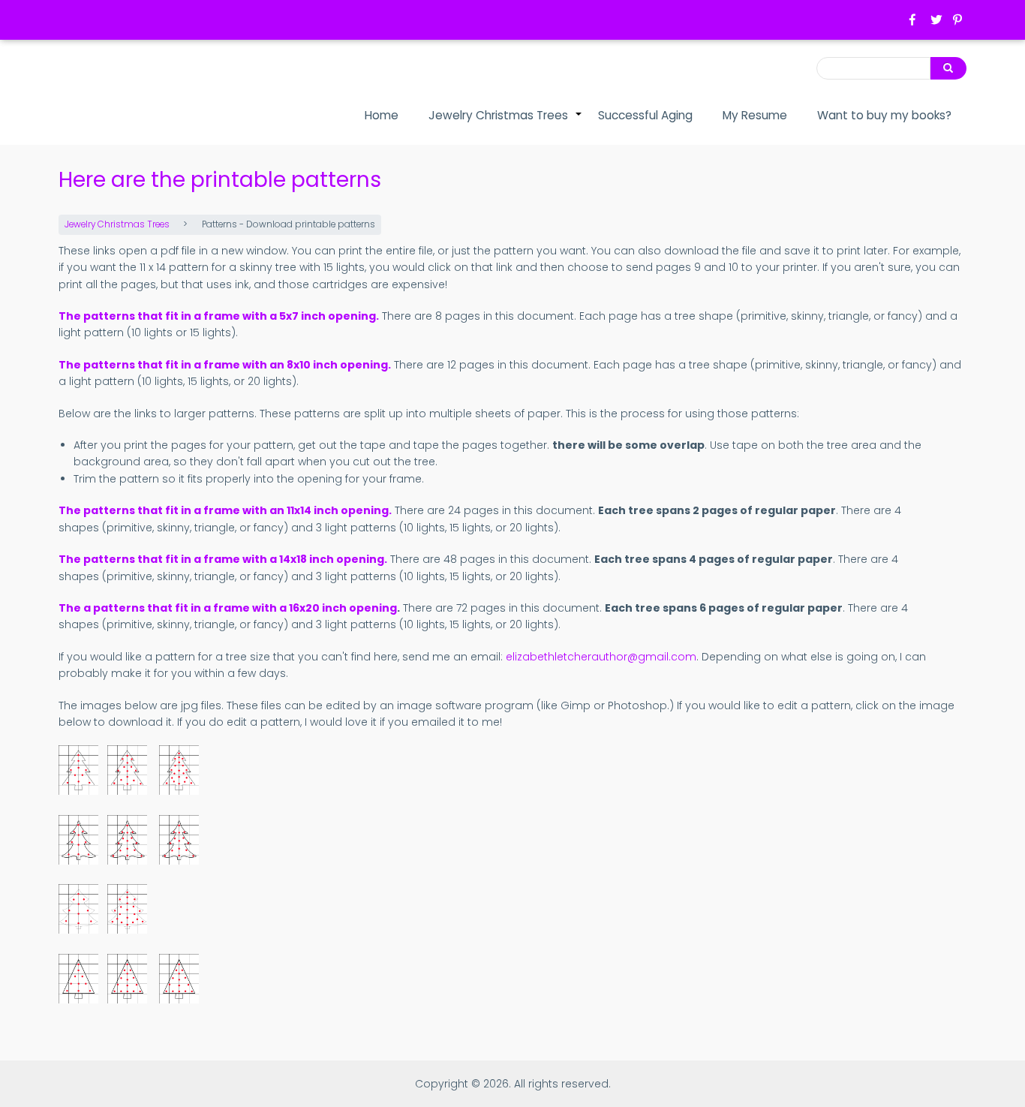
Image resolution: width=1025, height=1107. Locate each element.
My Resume (755, 115)
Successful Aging (645, 115)
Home (381, 115)
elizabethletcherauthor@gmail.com (601, 656)
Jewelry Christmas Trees (505, 123)
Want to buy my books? (884, 115)
